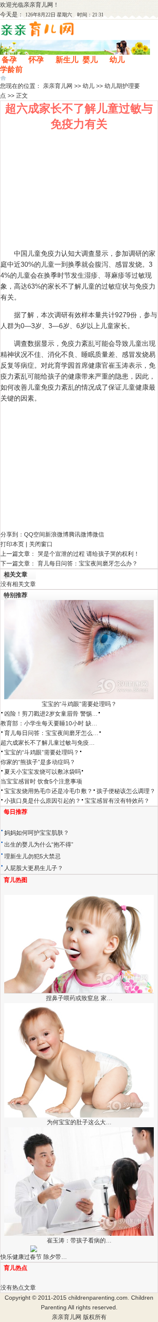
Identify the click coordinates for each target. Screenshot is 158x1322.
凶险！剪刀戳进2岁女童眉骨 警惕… (51, 713)
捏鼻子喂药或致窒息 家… (79, 998)
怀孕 (36, 60)
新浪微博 (57, 534)
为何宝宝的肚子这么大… (79, 1122)
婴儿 (90, 60)
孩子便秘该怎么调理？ (125, 791)
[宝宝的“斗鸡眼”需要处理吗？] (78, 697)
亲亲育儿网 (38, 4)
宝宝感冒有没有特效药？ (117, 800)
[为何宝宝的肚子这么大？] (78, 1115)
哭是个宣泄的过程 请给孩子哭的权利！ (88, 553)
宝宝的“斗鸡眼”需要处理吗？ (79, 704)
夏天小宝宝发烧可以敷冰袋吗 (42, 771)
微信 (98, 534)
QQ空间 (34, 534)
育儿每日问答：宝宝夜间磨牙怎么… (51, 733)
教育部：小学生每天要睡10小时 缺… (48, 723)
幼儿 (117, 60)
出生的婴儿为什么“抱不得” (38, 844)
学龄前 (11, 69)
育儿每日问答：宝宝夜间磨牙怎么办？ (87, 563)
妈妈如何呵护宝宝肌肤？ (36, 832)
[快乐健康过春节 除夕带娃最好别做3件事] (33, 1250)
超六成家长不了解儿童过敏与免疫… (47, 742)
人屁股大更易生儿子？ (33, 868)
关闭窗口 (41, 544)
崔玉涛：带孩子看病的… (79, 1240)
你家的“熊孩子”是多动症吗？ (37, 762)
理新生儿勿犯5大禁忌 (32, 856)
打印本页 (12, 544)
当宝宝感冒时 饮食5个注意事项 (41, 781)
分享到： (12, 534)
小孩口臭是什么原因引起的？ (42, 800)
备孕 (9, 60)
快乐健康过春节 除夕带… (33, 1256)
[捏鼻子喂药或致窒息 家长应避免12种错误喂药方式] (78, 991)
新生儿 (67, 60)
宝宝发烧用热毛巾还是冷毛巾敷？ (48, 791)
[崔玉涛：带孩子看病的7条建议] (78, 1233)
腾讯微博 (80, 534)
